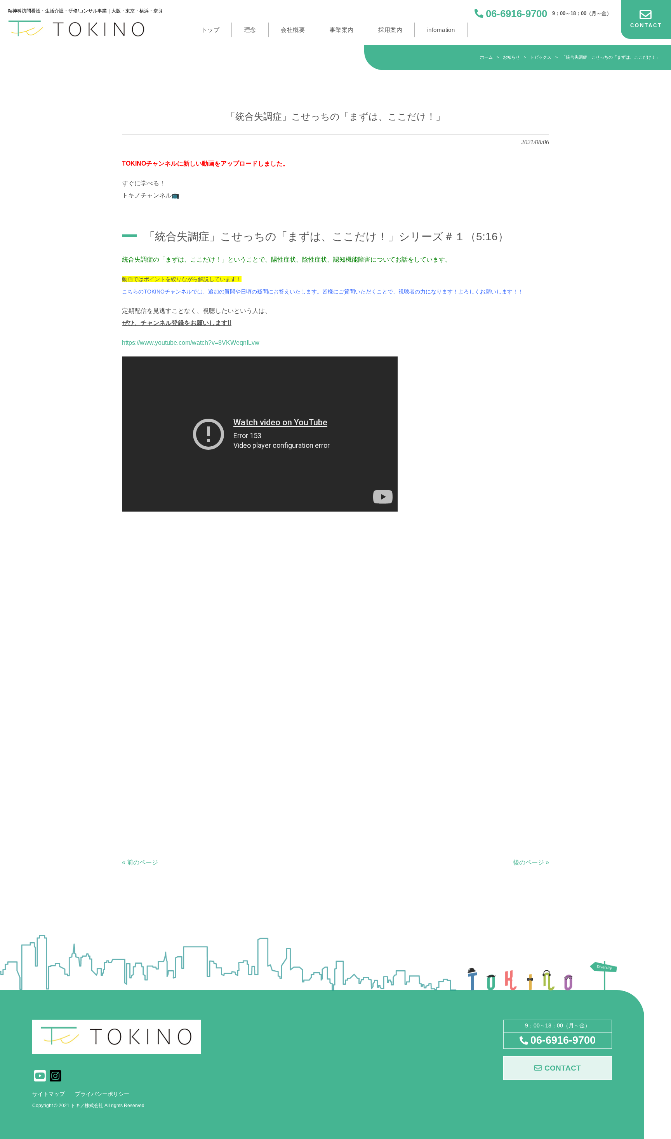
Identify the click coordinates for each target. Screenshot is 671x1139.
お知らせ (511, 57)
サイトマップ (48, 1094)
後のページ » (531, 862)
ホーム (486, 57)
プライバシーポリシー (102, 1094)
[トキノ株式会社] (85, 28)
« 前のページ (140, 862)
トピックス (540, 57)
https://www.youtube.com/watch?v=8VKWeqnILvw (190, 342)
